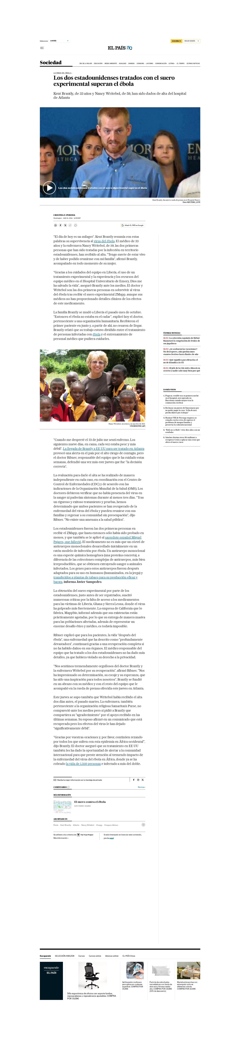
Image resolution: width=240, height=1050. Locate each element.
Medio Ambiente (111, 63)
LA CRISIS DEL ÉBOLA (62, 73)
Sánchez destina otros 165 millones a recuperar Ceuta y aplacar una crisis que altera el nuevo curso (182, 439)
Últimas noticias (193, 63)
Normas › (141, 787)
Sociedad (51, 63)
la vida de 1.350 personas (83, 764)
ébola (96, 334)
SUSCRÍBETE (176, 41)
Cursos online (95, 956)
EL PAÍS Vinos (129, 956)
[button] (120, 152)
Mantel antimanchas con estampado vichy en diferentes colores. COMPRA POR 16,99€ (187, 985)
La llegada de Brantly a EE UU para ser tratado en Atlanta (103, 449)
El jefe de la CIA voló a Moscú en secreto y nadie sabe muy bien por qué (181, 369)
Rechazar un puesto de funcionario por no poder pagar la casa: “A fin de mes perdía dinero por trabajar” (182, 410)
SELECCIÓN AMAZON (64, 956)
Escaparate (45, 956)
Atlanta (76, 825)
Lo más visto (169, 390)
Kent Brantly (65, 825)
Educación (98, 63)
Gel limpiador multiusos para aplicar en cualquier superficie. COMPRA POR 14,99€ (132, 985)
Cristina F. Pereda (64, 215)
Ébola (55, 825)
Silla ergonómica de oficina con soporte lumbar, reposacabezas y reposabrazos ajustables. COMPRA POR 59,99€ (91, 996)
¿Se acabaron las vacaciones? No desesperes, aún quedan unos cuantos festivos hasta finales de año (180, 352)
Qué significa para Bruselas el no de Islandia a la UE (180, 361)
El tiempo (180, 63)
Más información (60, 838)
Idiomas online (111, 956)
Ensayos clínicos (111, 825)
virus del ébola (104, 241)
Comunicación (161, 63)
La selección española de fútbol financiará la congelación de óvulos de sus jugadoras (181, 341)
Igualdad (122, 63)
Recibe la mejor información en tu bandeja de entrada (79, 780)
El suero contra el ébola (90, 802)
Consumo (140, 63)
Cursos (81, 956)
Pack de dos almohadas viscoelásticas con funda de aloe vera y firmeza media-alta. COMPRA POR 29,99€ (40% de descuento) (161, 986)
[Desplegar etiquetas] (143, 825)
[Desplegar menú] (42, 48)
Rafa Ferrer (79, 806)
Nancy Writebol (87, 825)
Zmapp (99, 825)
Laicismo (149, 63)
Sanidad (131, 63)
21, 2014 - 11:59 (72, 218)
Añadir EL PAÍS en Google (134, 225)
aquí (112, 838)
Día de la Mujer (86, 63)
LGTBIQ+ (172, 63)
